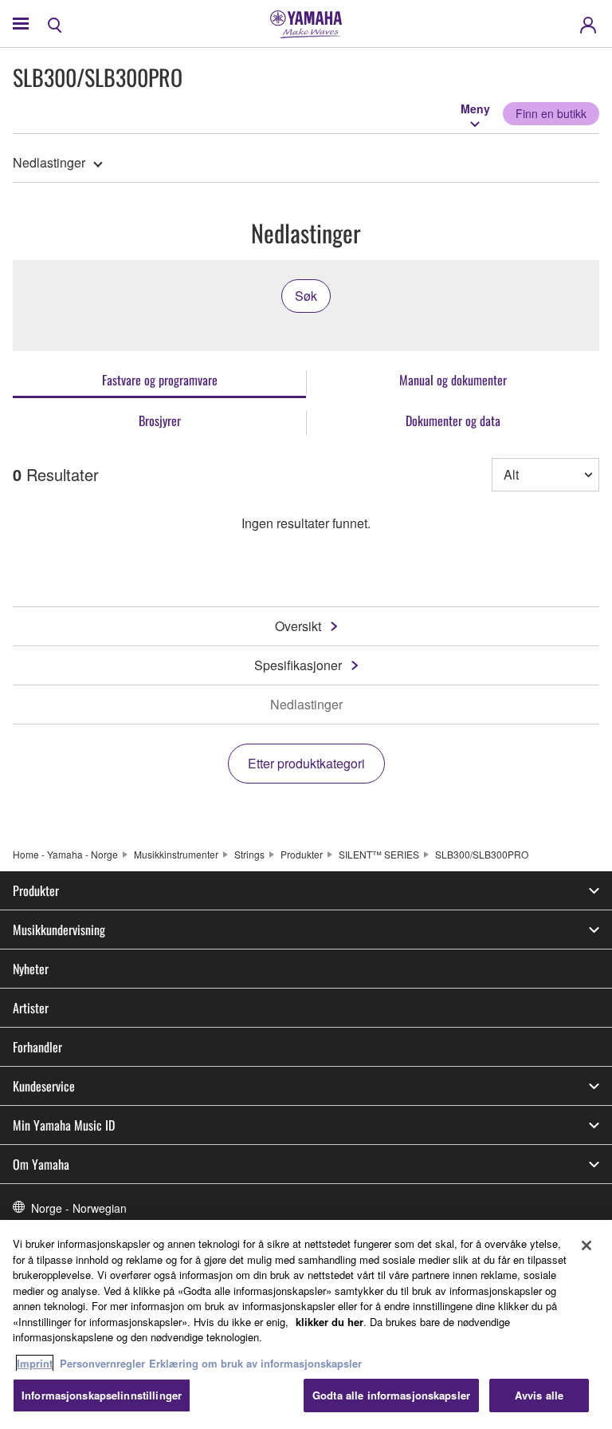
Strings (249, 854)
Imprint (35, 1363)
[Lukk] (586, 1245)
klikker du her (329, 1321)
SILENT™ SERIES (379, 854)
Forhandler (37, 1046)
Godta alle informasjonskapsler (391, 1395)
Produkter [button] (36, 890)
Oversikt (298, 626)
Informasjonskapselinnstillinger (102, 1395)
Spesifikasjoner (298, 665)
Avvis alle (539, 1395)
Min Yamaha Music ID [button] (64, 1125)
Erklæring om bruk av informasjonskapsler (255, 1363)
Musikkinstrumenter (176, 854)
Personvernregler (102, 1363)
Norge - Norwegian (79, 1208)
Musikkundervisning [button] (59, 929)
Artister (31, 1007)
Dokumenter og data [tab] (453, 420)
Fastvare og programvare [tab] (160, 379)
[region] (306, 1324)
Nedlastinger (49, 162)
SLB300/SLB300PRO (481, 854)
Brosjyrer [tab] (160, 420)
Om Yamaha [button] (41, 1164)
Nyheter (31, 968)
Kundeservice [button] (44, 1085)
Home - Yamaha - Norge (65, 854)
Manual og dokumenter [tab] (453, 379)
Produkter (301, 854)
